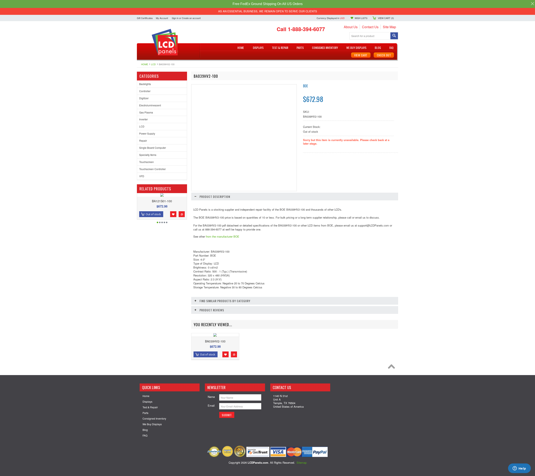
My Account (162, 18)
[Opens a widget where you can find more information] (519, 468)
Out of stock (153, 214)
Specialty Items (147, 155)
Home (144, 64)
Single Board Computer (152, 147)
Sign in (175, 18)
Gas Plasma (146, 112)
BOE (305, 85)
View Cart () (386, 18)
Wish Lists (361, 18)
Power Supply (147, 133)
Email (211, 405)
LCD (153, 64)
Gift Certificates (145, 18)
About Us (351, 26)
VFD (141, 176)
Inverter (143, 119)
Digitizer (144, 98)
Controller (144, 91)
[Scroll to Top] (392, 367)
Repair (143, 140)
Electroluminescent (150, 105)
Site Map (389, 26)
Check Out (384, 55)
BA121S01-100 (162, 201)
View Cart (360, 55)
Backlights (145, 84)
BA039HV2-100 (215, 341)
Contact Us (370, 26)
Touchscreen (146, 162)
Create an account (191, 18)
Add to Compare (181, 214)
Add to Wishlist (173, 214)
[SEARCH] (394, 36)
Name (211, 397)
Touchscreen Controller (152, 169)
